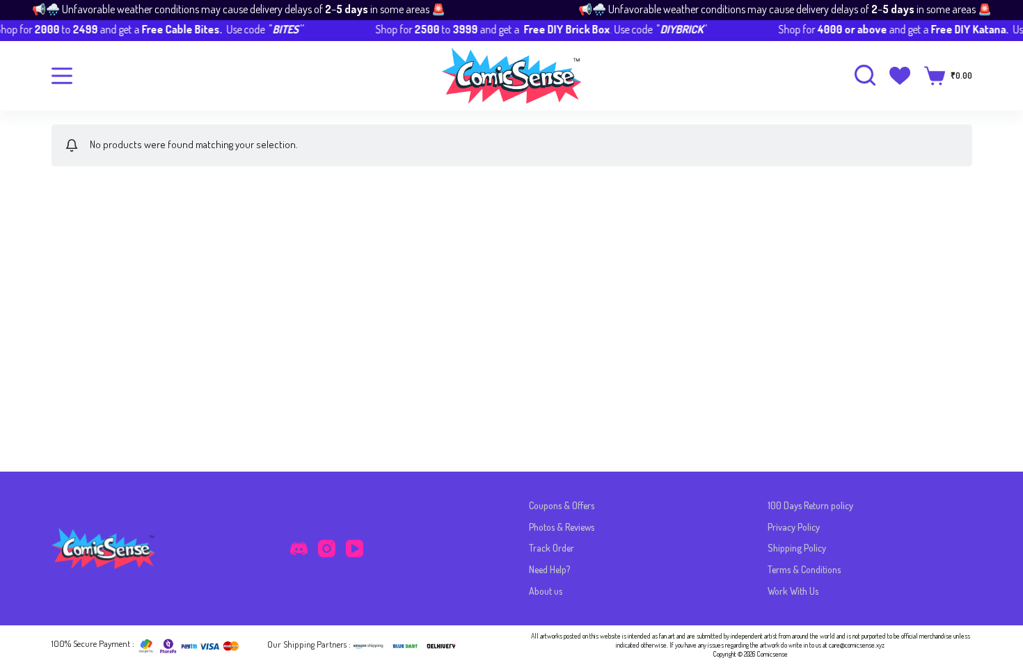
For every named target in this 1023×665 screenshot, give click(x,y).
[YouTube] (354, 548)
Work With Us (793, 591)
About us (545, 591)
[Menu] (61, 75)
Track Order (551, 548)
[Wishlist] (899, 75)
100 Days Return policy (810, 505)
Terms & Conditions (804, 569)
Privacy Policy (794, 527)
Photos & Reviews (561, 527)
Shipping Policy (797, 548)
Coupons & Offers (561, 505)
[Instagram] (326, 548)
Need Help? (549, 569)
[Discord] (299, 548)
